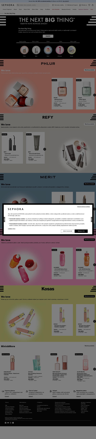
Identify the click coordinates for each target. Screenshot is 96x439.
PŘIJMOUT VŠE (81, 231)
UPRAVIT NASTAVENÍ (67, 231)
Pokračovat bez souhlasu (83, 206)
